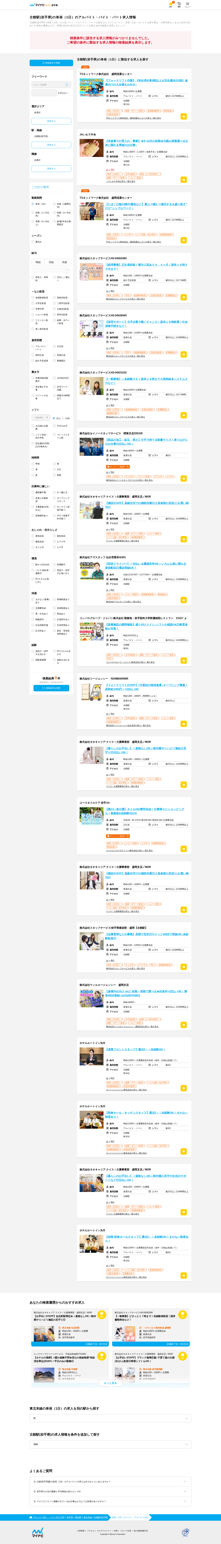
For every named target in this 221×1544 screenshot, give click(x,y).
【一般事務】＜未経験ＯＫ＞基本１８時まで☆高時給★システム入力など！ (146, 381)
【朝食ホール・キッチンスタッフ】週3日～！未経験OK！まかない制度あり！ (146, 1114)
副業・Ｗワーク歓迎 (63, 322)
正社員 (60, 346)
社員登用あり (63, 625)
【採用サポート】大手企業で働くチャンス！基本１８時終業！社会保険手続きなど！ (146, 323)
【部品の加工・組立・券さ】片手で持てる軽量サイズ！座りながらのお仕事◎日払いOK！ (146, 441)
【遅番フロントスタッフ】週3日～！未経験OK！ (135, 1049)
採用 (116, 1531)
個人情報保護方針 (141, 1531)
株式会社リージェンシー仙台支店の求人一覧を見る (128, 725)
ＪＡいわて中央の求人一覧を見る (120, 181)
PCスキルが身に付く (42, 580)
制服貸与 (39, 619)
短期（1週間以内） (64, 205)
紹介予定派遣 (41, 361)
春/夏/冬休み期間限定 (64, 223)
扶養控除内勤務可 (41, 379)
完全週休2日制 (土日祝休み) (42, 445)
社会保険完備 (41, 625)
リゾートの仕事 (41, 397)
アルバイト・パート (41, 348)
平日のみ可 (62, 426)
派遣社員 (61, 355)
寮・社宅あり (41, 614)
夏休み (38, 242)
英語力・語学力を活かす (41, 652)
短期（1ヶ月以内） (42, 214)
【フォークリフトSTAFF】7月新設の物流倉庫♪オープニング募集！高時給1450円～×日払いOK (146, 687)
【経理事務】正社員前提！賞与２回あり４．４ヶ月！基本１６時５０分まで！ (146, 266)
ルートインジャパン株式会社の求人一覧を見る (126, 1090)
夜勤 (59, 475)
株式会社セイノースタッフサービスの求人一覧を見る (129, 480)
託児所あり (40, 631)
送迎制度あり (63, 608)
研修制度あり (63, 599)
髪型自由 (61, 536)
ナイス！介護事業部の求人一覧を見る (122, 541)
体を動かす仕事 (41, 388)
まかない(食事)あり (42, 601)
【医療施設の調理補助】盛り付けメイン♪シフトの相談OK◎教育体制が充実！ (146, 626)
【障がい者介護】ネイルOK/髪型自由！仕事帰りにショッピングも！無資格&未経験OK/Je (144, 811)
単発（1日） (41, 204)
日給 (51, 262)
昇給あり (61, 614)
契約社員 (39, 355)
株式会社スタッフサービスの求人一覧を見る (125, 299)
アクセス (90, 1531)
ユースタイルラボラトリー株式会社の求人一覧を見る (129, 850)
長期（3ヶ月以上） (42, 223)
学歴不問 (39, 309)
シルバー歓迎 (41, 314)
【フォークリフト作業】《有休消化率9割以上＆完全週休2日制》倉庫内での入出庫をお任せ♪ (146, 82)
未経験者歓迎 (41, 297)
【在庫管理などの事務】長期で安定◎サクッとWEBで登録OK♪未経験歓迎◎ (146, 936)
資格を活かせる (63, 661)
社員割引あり (63, 619)
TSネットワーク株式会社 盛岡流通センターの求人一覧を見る (133, 118)
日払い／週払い (63, 279)
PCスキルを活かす (63, 652)
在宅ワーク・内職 (63, 388)
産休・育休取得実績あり (63, 632)
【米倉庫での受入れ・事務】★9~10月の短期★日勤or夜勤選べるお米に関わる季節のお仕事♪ (146, 143)
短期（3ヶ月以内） (64, 214)
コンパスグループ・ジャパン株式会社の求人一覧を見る (130, 662)
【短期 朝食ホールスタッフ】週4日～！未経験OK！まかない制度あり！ (146, 1238)
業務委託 (61, 361)
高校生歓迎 (62, 297)
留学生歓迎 (62, 314)
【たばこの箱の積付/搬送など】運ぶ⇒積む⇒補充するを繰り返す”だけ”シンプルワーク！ (146, 206)
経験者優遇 (40, 660)
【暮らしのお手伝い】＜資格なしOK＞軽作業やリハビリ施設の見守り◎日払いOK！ (145, 750)
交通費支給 (40, 608)
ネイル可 (39, 547)
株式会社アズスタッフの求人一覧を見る (123, 602)
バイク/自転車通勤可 (42, 572)
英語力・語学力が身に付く (63, 572)
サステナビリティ (104, 1531)
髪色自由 (39, 536)
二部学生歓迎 (63, 303)
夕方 (59, 469)
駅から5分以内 (42, 564)
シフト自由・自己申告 (41, 436)
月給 (64, 262)
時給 (38, 262)
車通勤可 (61, 564)
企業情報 (80, 1531)
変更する (51, 121)
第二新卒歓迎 (41, 329)
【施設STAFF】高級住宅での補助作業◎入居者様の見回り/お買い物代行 (147, 505)
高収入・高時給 (41, 279)
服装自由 (39, 541)
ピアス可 (61, 541)
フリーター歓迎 (41, 322)
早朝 (37, 464)
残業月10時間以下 (63, 397)
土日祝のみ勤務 (41, 427)
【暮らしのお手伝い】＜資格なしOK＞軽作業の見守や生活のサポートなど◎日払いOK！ (145, 1178)
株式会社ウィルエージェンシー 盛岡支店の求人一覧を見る (132, 1026)
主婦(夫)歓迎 (63, 309)
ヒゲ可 (60, 547)
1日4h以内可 (63, 378)
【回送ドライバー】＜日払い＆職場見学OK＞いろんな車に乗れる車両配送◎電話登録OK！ (145, 565)
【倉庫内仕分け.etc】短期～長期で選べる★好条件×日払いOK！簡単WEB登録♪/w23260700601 (146, 993)
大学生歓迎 (40, 303)
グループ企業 (125, 1531)
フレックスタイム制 (63, 436)
